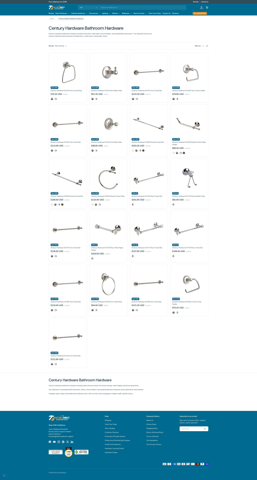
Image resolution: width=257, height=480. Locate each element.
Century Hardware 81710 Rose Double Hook (188, 196)
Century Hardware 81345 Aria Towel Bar (66, 356)
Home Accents (138, 13)
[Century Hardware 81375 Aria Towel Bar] (68, 229)
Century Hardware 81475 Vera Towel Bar (147, 90)
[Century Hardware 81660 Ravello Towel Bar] (149, 123)
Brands (195, 2)
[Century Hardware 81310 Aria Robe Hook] (108, 123)
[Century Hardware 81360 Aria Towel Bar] (149, 283)
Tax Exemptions (152, 440)
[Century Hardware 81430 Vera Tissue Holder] (189, 72)
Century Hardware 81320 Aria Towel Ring (106, 302)
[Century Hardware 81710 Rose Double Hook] (189, 177)
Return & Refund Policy (154, 432)
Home (52, 19)
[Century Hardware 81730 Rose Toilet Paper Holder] (108, 229)
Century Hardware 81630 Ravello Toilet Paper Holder (189, 143)
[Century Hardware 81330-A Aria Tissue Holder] (189, 283)
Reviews (175, 13)
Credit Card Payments (113, 444)
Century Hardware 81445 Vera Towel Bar (66, 142)
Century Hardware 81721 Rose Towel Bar (147, 248)
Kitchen (115, 13)
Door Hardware (61, 13)
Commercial (93, 13)
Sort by (51, 46)
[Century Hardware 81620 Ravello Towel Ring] (108, 177)
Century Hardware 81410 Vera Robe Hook (106, 90)
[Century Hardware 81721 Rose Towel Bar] (149, 229)
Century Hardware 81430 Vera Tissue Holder (188, 90)
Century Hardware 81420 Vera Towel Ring (66, 90)
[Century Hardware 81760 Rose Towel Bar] (149, 177)
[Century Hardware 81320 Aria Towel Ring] (108, 283)
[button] (207, 7)
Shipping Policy (151, 428)
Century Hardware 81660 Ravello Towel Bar (148, 142)
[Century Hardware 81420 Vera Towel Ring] (68, 72)
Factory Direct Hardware (59, 472)
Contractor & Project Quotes (115, 436)
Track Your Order (154, 13)
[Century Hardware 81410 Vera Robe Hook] (108, 72)
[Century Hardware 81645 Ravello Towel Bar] (68, 177)
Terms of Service (152, 436)
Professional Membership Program (117, 440)
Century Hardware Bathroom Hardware (71, 19)
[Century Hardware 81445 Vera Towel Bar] (68, 123)
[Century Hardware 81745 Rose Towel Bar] (189, 229)
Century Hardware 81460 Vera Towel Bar (66, 302)
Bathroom (125, 13)
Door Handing (110, 428)
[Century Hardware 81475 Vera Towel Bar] (149, 72)
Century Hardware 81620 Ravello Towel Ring (107, 196)
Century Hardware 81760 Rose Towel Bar (147, 196)
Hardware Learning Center (114, 448)
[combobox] (132, 7)
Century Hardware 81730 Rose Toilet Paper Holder (107, 249)
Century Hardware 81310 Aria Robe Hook (106, 142)
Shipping (108, 420)
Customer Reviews (112, 432)
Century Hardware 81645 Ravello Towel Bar (67, 196)
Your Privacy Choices (153, 444)
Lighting (105, 13)
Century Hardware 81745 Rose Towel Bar (187, 248)
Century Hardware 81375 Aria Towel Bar (66, 248)
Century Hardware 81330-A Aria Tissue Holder (186, 303)
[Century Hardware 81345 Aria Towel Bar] (68, 337)
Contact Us (167, 13)
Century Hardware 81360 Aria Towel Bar (147, 302)
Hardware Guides (111, 452)
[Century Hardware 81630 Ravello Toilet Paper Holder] (189, 123)
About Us (204, 2)
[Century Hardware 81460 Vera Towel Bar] (68, 283)
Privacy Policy (151, 424)
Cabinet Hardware (78, 13)
